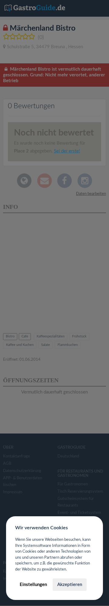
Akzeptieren (69, 584)
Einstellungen (33, 584)
